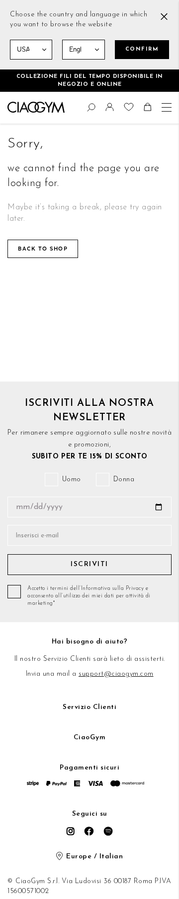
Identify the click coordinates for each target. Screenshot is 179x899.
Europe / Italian (94, 856)
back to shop (43, 249)
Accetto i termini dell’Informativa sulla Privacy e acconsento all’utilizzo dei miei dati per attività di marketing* (89, 596)
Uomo (71, 479)
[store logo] (36, 107)
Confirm (142, 49)
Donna (124, 479)
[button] (110, 109)
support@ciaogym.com (116, 674)
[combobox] (12, 106)
